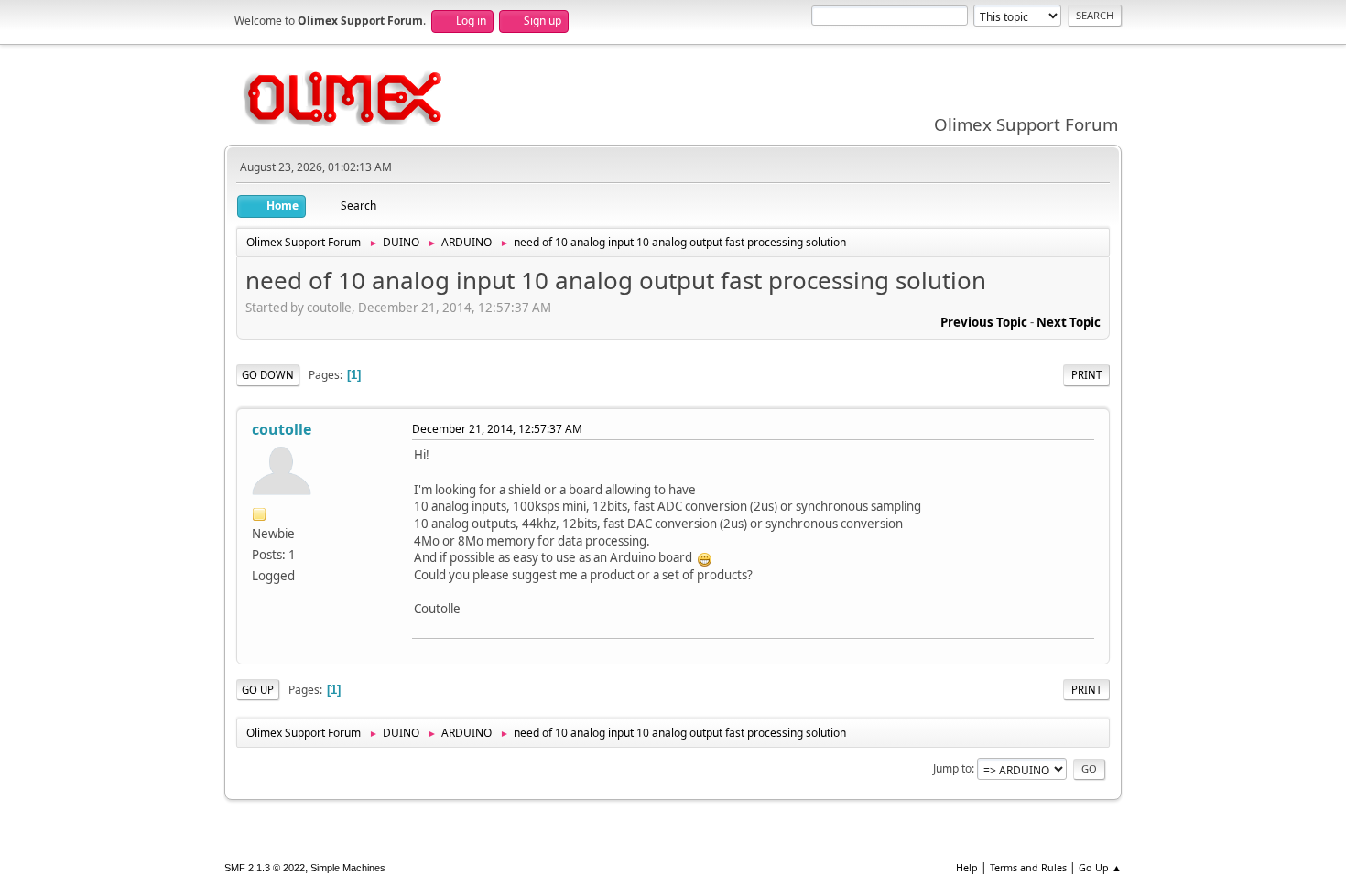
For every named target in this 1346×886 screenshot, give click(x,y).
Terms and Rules (1028, 867)
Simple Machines (347, 867)
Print (1086, 375)
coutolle (281, 429)
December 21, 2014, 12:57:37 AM (497, 429)
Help (967, 867)
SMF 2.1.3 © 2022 (264, 867)
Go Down (268, 375)
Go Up (258, 690)
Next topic (1069, 322)
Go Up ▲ (1100, 867)
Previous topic (983, 322)
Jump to (952, 768)
